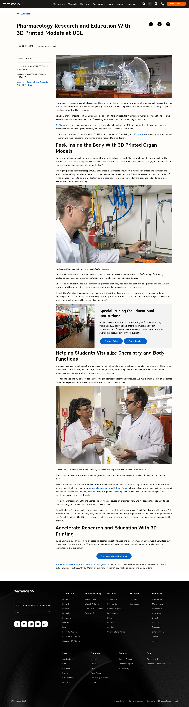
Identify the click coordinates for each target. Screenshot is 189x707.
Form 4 (65, 599)
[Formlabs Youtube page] (38, 624)
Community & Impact (99, 677)
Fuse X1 (65, 622)
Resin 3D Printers (69, 632)
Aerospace (156, 613)
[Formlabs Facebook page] (17, 624)
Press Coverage (97, 673)
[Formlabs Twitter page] (24, 624)
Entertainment (158, 632)
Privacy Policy (119, 701)
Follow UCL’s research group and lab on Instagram (81, 564)
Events (65, 673)
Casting (110, 627)
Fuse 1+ (65, 627)
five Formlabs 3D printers (96, 283)
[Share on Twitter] (159, 24)
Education (156, 627)
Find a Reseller (176, 4)
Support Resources (127, 659)
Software (84, 3)
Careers (94, 663)
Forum (65, 682)
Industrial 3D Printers (71, 636)
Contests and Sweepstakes (159, 701)
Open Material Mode (116, 632)
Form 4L (65, 608)
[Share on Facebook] (151, 24)
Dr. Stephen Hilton (65, 125)
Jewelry (155, 636)
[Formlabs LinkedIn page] (45, 624)
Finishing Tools (91, 613)
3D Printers (59, 3)
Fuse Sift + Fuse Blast (94, 608)
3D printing (139, 134)
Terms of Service (136, 701)
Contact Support (126, 663)
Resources (66, 668)
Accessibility (124, 668)
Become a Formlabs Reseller (159, 663)
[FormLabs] (11, 4)
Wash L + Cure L (92, 604)
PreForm (133, 599)
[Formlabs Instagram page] (31, 624)
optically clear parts (100, 488)
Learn (110, 3)
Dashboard (134, 604)
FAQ (176, 701)
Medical (110, 622)
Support (121, 3)
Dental (110, 618)
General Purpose (114, 608)
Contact (132, 3)
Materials (72, 3)
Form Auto (66, 618)
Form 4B (65, 604)
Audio (154, 641)
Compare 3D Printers (71, 641)
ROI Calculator (68, 677)
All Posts (25, 13)
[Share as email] (168, 24)
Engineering (112, 613)
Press (93, 668)
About (93, 659)
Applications (99, 3)
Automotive (157, 608)
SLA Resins (112, 599)
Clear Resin (122, 488)
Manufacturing (158, 604)
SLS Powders (113, 604)
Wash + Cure (90, 599)
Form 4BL (66, 613)
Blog (64, 663)
